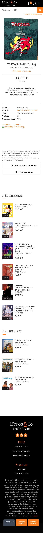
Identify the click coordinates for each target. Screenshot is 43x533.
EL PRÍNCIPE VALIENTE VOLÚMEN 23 (24, 360)
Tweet (17, 124)
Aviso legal (22, 469)
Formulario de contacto (21, 456)
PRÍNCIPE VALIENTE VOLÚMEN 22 (23, 341)
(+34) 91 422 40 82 (21, 447)
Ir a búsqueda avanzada (33, 14)
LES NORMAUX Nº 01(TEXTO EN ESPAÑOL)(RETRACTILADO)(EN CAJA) (25, 247)
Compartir (6, 124)
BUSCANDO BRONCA (23, 204)
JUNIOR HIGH (20, 223)
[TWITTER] (25, 435)
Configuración (10, 522)
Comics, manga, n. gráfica (27, 110)
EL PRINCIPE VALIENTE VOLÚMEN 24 (24, 378)
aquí (36, 516)
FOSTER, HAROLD (21, 71)
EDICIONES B (22, 107)
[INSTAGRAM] (21, 435)
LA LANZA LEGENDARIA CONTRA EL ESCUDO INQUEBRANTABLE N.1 (25, 308)
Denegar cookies (21, 523)
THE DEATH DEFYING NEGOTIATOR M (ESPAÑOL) (24, 267)
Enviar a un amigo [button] (25, 172)
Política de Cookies (21, 474)
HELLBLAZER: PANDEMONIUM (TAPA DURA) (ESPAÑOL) (24, 287)
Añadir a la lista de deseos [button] (25, 165)
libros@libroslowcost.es (21, 451)
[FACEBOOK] (17, 435)
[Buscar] (40, 10)
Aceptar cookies (33, 523)
